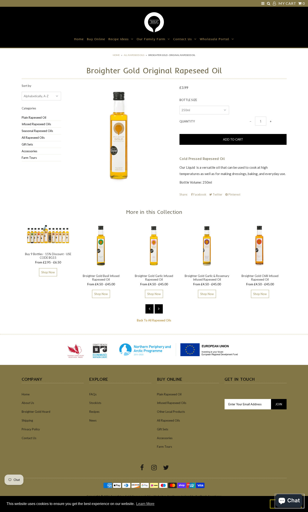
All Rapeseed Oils (134, 55)
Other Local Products (171, 411)
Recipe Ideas (118, 39)
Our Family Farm (151, 39)
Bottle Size (188, 100)
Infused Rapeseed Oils (36, 124)
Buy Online (96, 39)
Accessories (29, 151)
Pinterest (234, 194)
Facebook (199, 194)
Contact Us (182, 39)
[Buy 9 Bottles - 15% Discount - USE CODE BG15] (48, 246)
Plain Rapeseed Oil (34, 117)
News (93, 420)
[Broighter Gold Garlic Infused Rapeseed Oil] (154, 268)
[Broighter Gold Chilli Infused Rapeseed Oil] (260, 268)
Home (79, 39)
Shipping (27, 420)
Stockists (95, 403)
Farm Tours (29, 157)
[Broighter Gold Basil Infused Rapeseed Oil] (101, 268)
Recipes (94, 411)
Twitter (217, 194)
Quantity (187, 121)
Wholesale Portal (214, 39)
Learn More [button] (145, 504)
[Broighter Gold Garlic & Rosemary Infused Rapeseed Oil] (207, 268)
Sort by (26, 86)
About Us (28, 403)
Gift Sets (27, 144)
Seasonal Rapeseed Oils (37, 131)
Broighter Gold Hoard (36, 411)
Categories (29, 108)
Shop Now (48, 272)
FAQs (93, 394)
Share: (183, 194)
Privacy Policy (31, 429)
